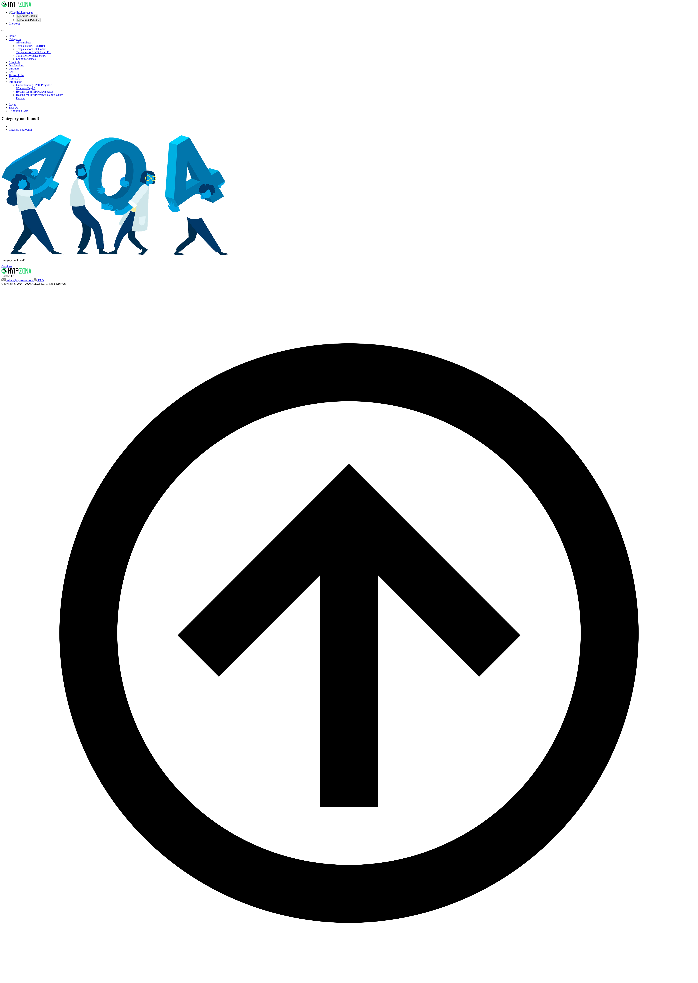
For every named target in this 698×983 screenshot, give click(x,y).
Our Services (16, 65)
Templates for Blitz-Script (30, 55)
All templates (23, 42)
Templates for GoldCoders (31, 49)
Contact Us (15, 78)
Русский (34, 20)
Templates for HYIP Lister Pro (33, 52)
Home (12, 35)
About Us (14, 62)
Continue (6, 266)
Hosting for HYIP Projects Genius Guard (39, 94)
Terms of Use (16, 75)
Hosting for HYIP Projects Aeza (34, 91)
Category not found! (20, 129)
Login (12, 104)
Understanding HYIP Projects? (33, 85)
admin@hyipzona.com (20, 280)
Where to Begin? (25, 88)
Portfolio (14, 68)
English (32, 16)
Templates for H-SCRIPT (30, 45)
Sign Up (13, 107)
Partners (20, 98)
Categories (15, 39)
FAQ (12, 71)
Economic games (26, 58)
